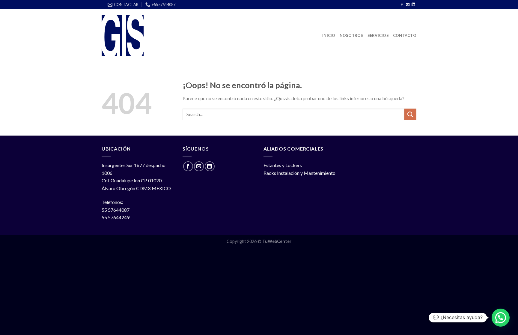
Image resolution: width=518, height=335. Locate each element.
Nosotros (351, 35)
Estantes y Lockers (282, 165)
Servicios (378, 35)
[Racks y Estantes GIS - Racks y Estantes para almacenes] (123, 35)
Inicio (328, 35)
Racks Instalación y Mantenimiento (299, 173)
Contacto (404, 35)
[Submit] (410, 114)
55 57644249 (116, 217)
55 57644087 (116, 210)
